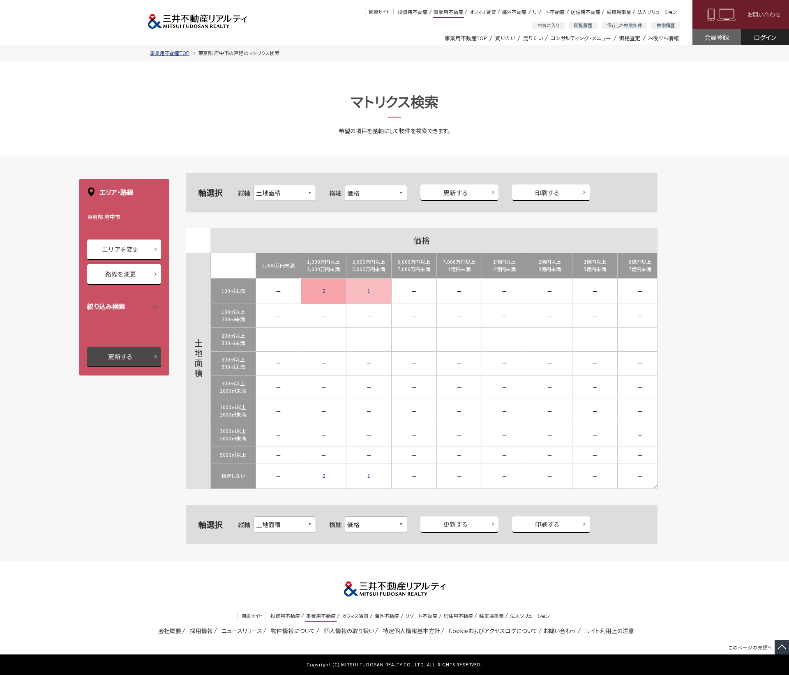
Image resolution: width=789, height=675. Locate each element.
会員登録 (716, 37)
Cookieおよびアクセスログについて (492, 631)
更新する (120, 356)
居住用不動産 (585, 11)
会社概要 (168, 631)
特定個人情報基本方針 (410, 631)
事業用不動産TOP (466, 38)
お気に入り (548, 25)
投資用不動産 (412, 11)
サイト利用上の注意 (608, 631)
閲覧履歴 (583, 25)
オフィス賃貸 (482, 11)
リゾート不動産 (549, 11)
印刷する (547, 192)
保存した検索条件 (624, 25)
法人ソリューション (657, 11)
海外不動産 (514, 11)
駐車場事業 (619, 11)
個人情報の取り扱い (347, 631)
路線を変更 (120, 274)
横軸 (335, 193)
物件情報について (291, 631)
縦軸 (244, 193)
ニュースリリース (240, 631)
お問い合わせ (763, 14)
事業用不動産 (448, 11)
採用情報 (200, 631)
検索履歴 (666, 25)
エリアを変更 (120, 249)
